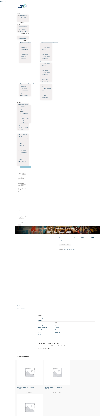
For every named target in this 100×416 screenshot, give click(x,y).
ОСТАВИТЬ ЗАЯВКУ (29, 392)
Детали (18, 305)
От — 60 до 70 (57, 332)
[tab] (27, 305)
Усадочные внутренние (45, 83)
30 (55, 329)
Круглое (56, 320)
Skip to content (3, 1)
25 (55, 325)
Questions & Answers (21, 308)
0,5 (55, 334)
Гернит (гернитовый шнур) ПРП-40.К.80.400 (25, 387)
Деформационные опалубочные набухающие (28, 83)
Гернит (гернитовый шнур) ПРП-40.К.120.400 (53, 387)
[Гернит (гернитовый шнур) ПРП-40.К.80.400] (30, 372)
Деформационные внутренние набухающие (49, 42)
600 (55, 318)
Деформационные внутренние (25, 42)
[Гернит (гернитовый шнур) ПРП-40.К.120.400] (57, 372)
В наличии (57, 327)
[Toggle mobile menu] (15, 171)
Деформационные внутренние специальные (49, 61)
